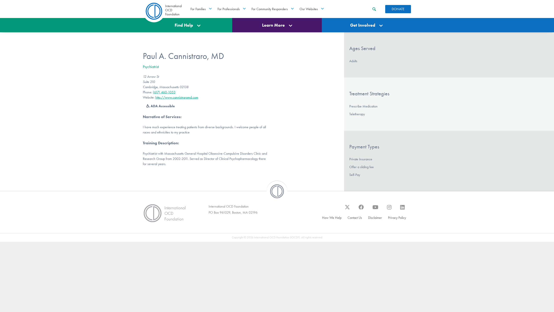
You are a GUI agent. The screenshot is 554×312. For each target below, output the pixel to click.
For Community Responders (269, 9)
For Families (198, 9)
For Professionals (228, 9)
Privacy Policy (397, 218)
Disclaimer (375, 218)
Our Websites (309, 9)
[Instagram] (389, 209)
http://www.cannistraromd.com (176, 97)
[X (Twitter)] (347, 209)
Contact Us (355, 218)
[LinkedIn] (402, 209)
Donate (398, 9)
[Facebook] (361, 209)
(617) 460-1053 (164, 92)
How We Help (331, 218)
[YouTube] (375, 209)
